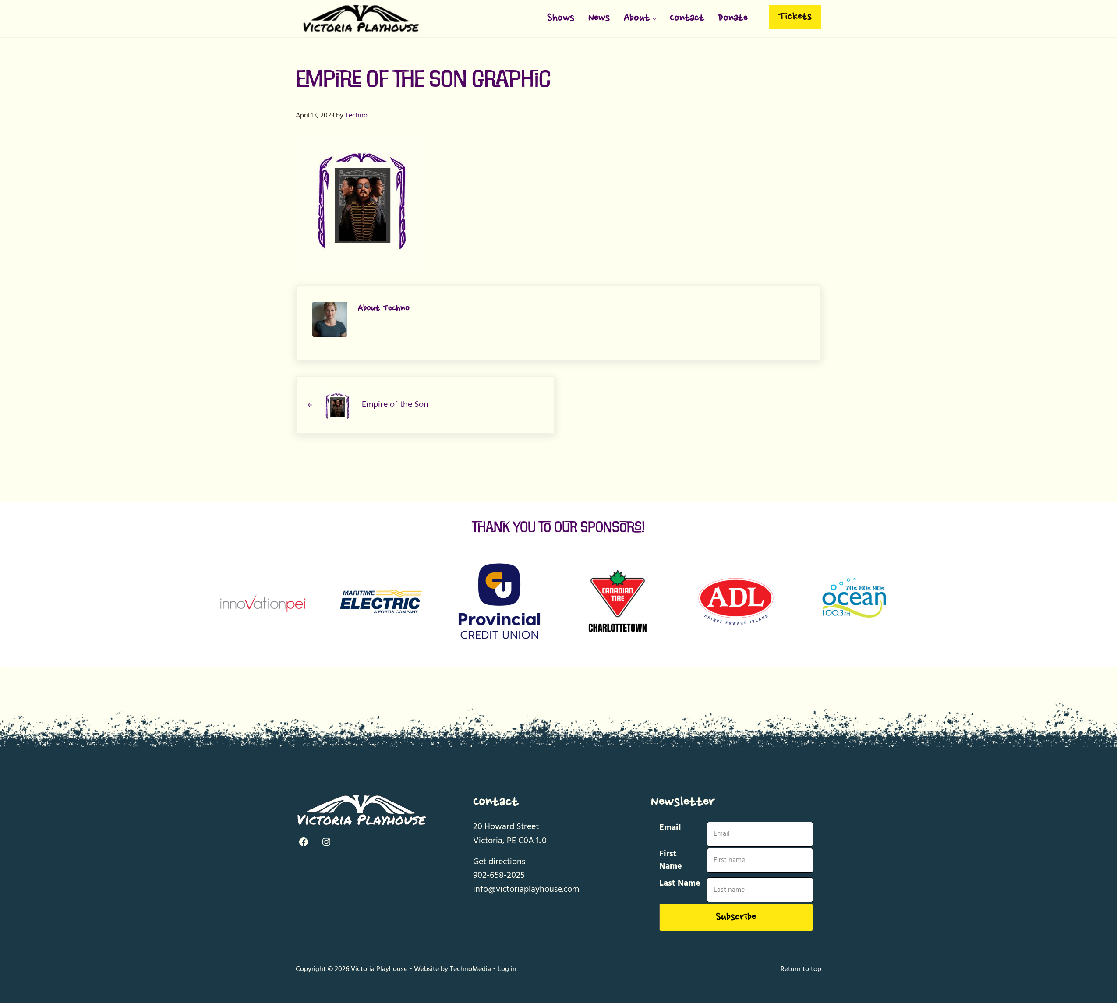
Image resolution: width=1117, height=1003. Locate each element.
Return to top (801, 969)
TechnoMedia (470, 969)
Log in (507, 969)
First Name (670, 860)
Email (670, 828)
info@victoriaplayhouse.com (526, 890)
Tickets (795, 17)
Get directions (499, 862)
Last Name (679, 883)
